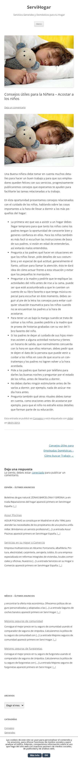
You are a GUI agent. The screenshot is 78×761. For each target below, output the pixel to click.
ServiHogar (39, 7)
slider (70, 418)
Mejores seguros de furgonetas (23, 632)
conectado (38, 472)
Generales (9, 732)
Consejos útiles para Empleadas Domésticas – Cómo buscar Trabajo (59, 450)
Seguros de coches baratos (20, 659)
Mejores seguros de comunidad (23, 604)
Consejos (38, 418)
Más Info (34, 755)
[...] (58, 514)
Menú (39, 24)
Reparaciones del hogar (18, 555)
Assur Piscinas (13, 496)
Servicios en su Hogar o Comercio (24, 523)
